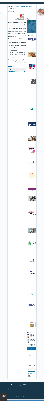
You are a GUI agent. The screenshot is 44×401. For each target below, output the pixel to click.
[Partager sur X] (10, 71)
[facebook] (7, 1)
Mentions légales (25, 384)
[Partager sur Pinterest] (11, 71)
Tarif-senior (14, 394)
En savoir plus (10, 66)
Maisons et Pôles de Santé (18, 394)
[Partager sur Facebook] (9, 71)
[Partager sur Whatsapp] (13, 71)
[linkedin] (9, 1)
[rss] (10, 1)
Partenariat (32, 384)
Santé (8, 388)
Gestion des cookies (26, 396)
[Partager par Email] (14, 71)
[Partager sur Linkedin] (12, 71)
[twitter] (8, 1)
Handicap (8, 389)
